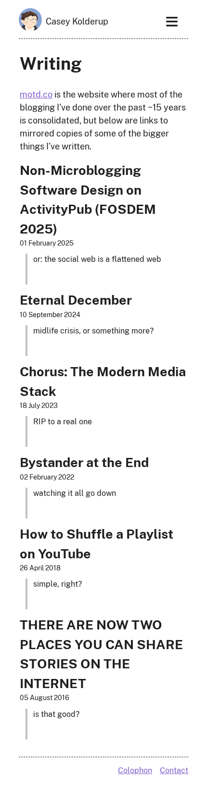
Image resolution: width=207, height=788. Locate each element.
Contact (174, 770)
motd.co (36, 94)
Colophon (135, 770)
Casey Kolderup (77, 21)
